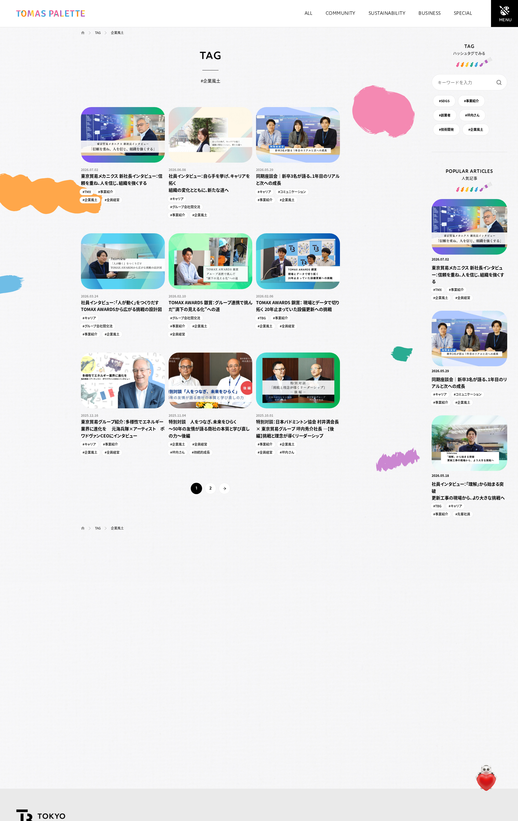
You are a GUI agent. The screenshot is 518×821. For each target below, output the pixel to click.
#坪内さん (472, 115)
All (309, 13)
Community (341, 13)
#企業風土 (475, 129)
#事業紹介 (471, 100)
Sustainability (387, 13)
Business (429, 13)
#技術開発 (446, 129)
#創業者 (445, 115)
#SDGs (444, 100)
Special (463, 13)
